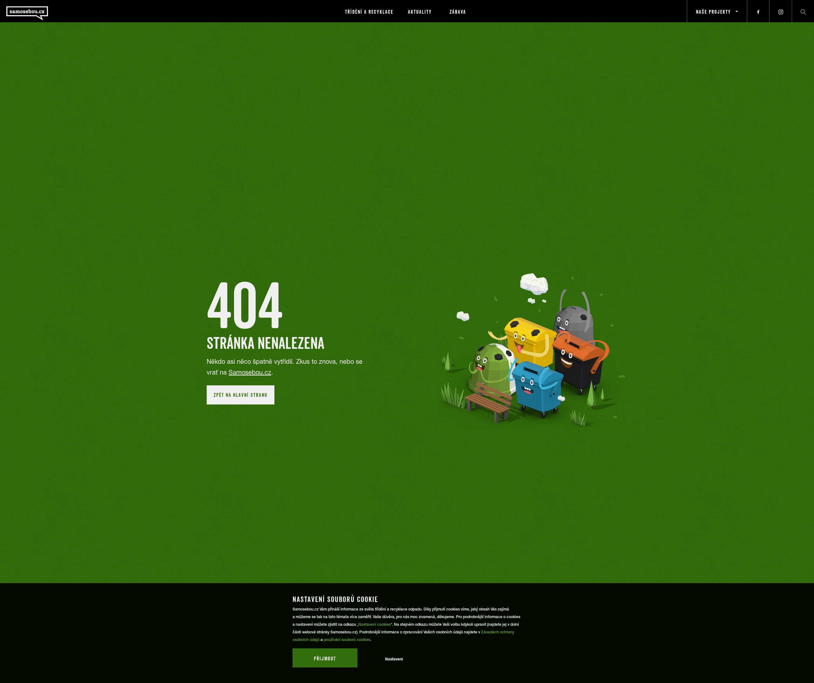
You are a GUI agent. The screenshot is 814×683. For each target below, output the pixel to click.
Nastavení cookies (374, 624)
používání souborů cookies (347, 640)
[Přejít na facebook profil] (758, 11)
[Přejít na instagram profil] (780, 11)
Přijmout (325, 658)
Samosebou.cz (250, 372)
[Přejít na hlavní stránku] (44, 11)
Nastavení (394, 659)
